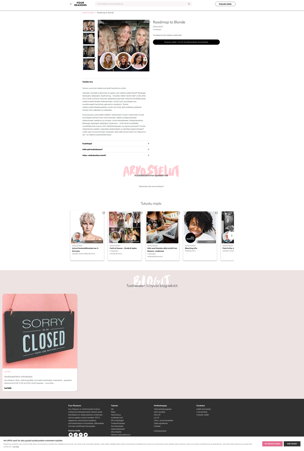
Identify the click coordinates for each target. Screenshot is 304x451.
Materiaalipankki (118, 429)
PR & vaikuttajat (117, 420)
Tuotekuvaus (87, 82)
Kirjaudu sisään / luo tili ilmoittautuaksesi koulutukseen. (186, 42)
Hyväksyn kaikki (272, 444)
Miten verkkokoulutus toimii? (94, 155)
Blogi (113, 412)
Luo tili (156, 417)
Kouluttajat (87, 143)
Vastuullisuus (116, 415)
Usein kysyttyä (159, 412)
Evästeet (157, 426)
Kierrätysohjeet (117, 426)
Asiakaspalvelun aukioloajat (18, 376)
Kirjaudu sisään (225, 4)
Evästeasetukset (160, 431)
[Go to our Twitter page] (85, 435)
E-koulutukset (202, 412)
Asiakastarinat (117, 417)
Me (112, 409)
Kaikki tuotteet (88, 13)
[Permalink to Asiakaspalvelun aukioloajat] (39, 331)
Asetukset (292, 444)
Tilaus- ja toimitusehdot (163, 420)
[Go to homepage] (80, 4)
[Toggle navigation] (70, 4)
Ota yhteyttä (116, 432)
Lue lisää (16, 447)
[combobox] (143, 3)
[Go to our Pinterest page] (80, 435)
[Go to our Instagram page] (75, 435)
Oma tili (157, 415)
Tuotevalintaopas (118, 423)
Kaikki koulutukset (204, 409)
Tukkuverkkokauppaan (163, 409)
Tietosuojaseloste (161, 423)
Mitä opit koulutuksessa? (92, 149)
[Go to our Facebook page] (70, 435)
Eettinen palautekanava (120, 435)
